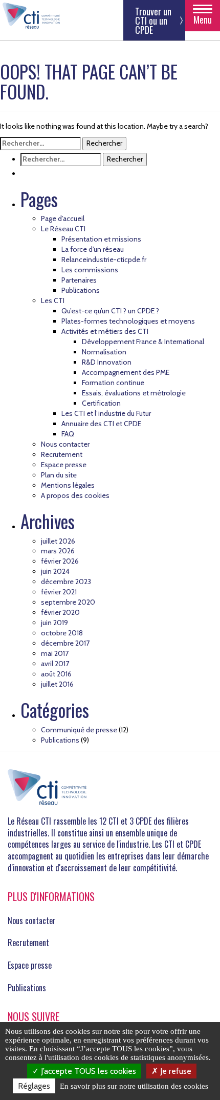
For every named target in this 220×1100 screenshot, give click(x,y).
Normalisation (104, 351)
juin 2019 (54, 622)
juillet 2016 (57, 684)
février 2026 (60, 561)
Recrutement (61, 454)
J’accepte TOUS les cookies (87, 1071)
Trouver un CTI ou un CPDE (153, 20)
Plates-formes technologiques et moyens (128, 321)
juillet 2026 (58, 541)
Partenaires (79, 280)
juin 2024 (55, 571)
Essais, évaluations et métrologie (134, 392)
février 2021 (59, 591)
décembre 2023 (66, 581)
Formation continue (113, 382)
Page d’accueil (62, 218)
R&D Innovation (106, 362)
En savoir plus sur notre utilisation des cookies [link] (134, 1086)
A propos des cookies (75, 495)
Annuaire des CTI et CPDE (101, 423)
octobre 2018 (62, 632)
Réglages (34, 1086)
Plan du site (59, 474)
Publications (80, 290)
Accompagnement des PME (125, 372)
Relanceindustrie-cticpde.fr (103, 259)
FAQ (67, 433)
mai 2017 (55, 653)
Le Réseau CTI (63, 228)
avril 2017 (55, 663)
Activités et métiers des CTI (104, 331)
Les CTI (52, 300)
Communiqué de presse (79, 729)
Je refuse (174, 1071)
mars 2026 (58, 550)
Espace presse (63, 464)
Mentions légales (68, 485)
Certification (101, 403)
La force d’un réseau (92, 249)
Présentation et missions (101, 239)
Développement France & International (143, 341)
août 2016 (56, 673)
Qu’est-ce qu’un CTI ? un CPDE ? (110, 310)
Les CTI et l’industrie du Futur (106, 413)
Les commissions (89, 269)
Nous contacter (65, 444)
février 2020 (60, 612)
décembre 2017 (65, 643)
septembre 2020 (68, 602)
